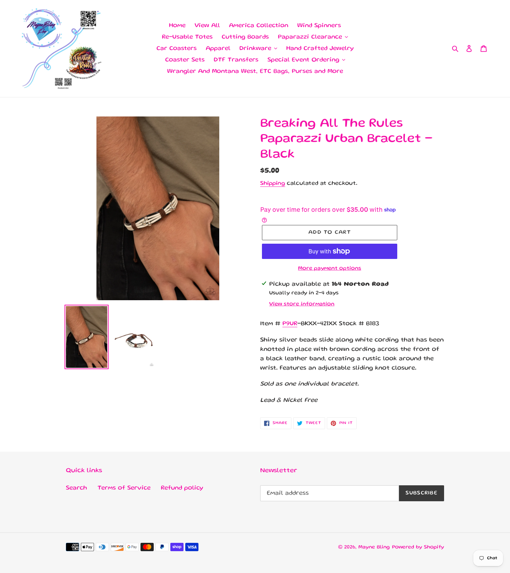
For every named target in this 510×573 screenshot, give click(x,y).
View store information (301, 304)
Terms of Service (124, 488)
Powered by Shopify (418, 547)
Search (76, 488)
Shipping (272, 183)
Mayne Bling (374, 547)
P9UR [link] (289, 324)
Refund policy (182, 488)
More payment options (329, 268)
